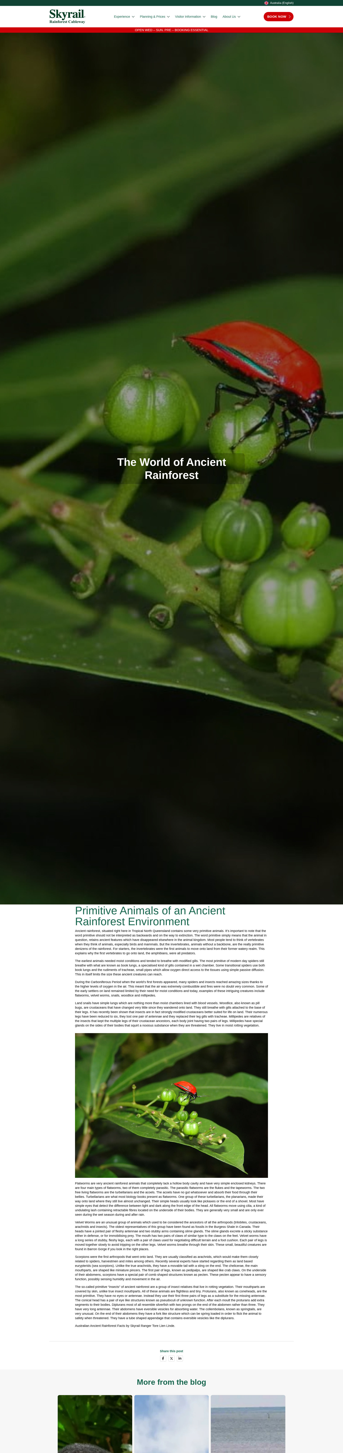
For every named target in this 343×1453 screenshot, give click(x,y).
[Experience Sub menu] (133, 16)
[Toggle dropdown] (266, 3)
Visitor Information (188, 16)
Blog (214, 16)
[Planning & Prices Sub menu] (168, 16)
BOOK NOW (276, 16)
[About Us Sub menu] (239, 16)
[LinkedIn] (180, 1358)
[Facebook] (163, 1358)
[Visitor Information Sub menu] (204, 16)
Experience (122, 16)
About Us (229, 16)
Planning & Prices (152, 16)
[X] (171, 1358)
